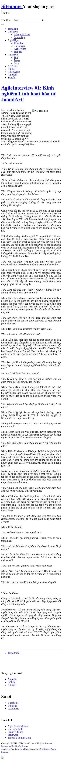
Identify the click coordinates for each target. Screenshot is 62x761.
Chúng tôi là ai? (22, 34)
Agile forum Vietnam (18, 726)
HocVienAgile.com (19, 746)
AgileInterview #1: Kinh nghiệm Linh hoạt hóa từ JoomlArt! (28, 93)
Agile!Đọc (13, 54)
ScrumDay (13, 708)
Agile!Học (13, 40)
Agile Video (20, 48)
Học (16, 57)
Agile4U (12, 69)
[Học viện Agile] (2, 758)
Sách (16, 63)
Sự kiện (11, 77)
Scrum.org (13, 734)
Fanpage (12, 705)
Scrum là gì (19, 37)
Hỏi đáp (18, 51)
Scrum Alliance (15, 732)
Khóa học (19, 43)
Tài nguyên (19, 46)
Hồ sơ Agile (14, 71)
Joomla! (4, 749)
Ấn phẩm (12, 74)
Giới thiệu (13, 31)
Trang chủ (13, 28)
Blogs (17, 60)
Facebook (13, 702)
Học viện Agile (15, 729)
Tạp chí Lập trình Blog (19, 737)
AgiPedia (12, 66)
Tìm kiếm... (7, 20)
